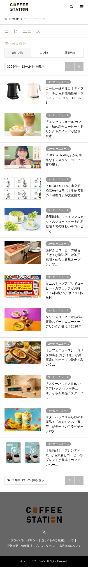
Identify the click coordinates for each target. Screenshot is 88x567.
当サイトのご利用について (57, 540)
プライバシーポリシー (24, 540)
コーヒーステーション (34, 561)
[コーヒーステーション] (19, 6)
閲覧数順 (70, 52)
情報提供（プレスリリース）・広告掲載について (51, 545)
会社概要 (12, 545)
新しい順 (17, 52)
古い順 (44, 52)
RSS (44, 532)
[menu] (81, 7)
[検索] (71, 7)
